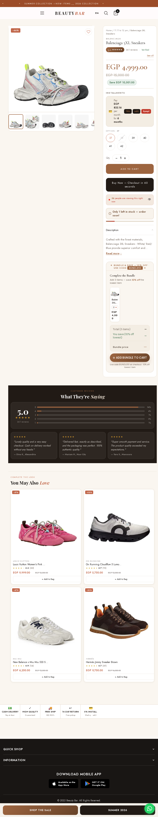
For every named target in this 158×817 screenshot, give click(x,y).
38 (121, 138)
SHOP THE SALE (40, 810)
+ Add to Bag (48, 579)
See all (150, 55)
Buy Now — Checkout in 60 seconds (130, 184)
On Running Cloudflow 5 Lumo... (103, 564)
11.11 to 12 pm (121, 30)
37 (110, 138)
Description (112, 230)
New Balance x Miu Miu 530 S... (30, 662)
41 (110, 146)
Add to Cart (130, 169)
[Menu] (42, 13)
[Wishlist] (88, 31)
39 (133, 138)
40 (144, 138)
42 (121, 146)
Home (109, 30)
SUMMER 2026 (117, 810)
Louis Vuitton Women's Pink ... (29, 564)
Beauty (70, 13)
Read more (113, 253)
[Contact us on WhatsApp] (149, 808)
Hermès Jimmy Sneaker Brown (102, 662)
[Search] (106, 13)
